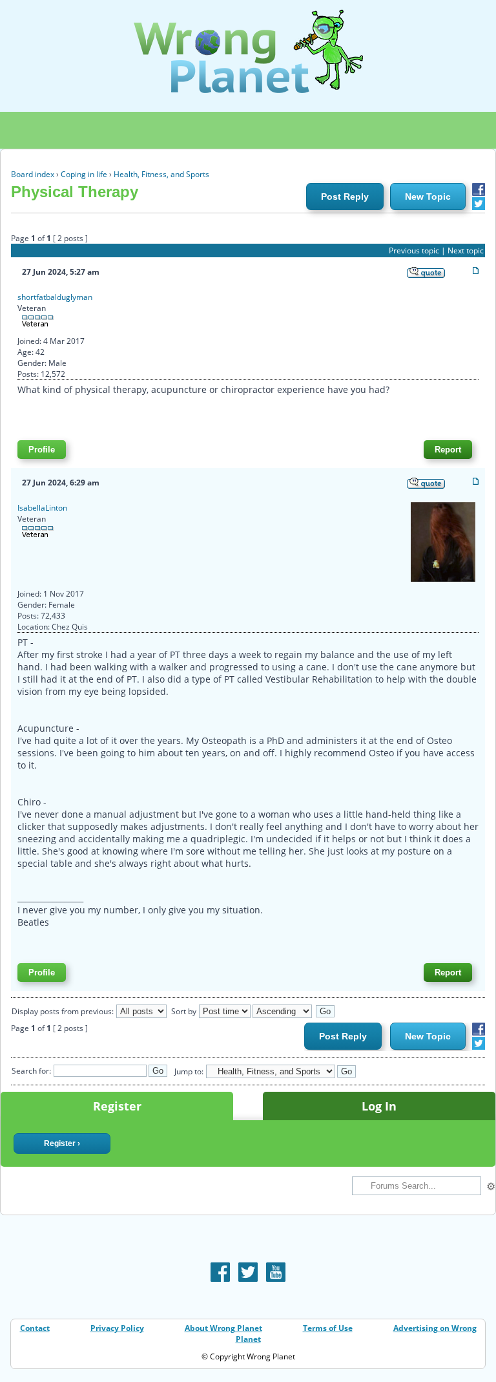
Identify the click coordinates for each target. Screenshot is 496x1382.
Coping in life (84, 174)
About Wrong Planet (223, 1328)
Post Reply (345, 196)
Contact (35, 1328)
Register (117, 1106)
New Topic (428, 196)
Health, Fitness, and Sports (161, 174)
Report (448, 449)
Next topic (466, 250)
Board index (32, 174)
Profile (41, 449)
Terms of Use (328, 1328)
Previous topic (414, 250)
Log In (379, 1106)
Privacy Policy (117, 1328)
